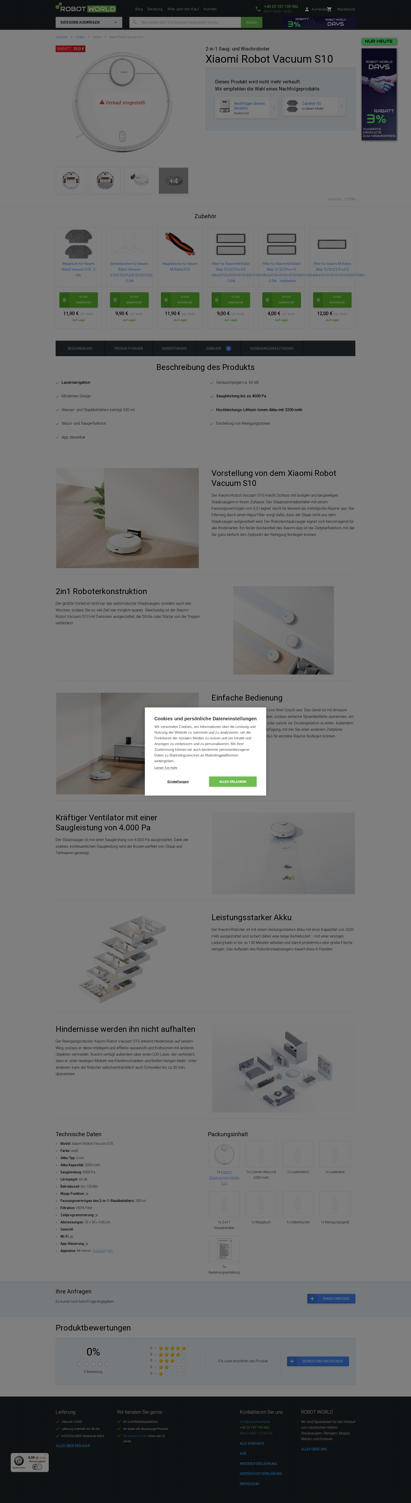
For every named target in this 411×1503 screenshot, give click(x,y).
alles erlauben (233, 781)
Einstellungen (178, 781)
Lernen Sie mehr (165, 768)
